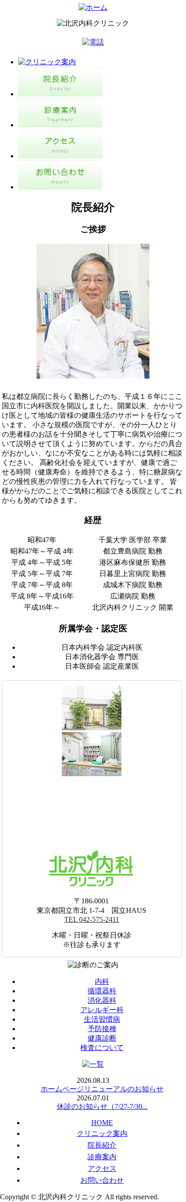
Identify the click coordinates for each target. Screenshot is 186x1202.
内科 (102, 981)
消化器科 (102, 1000)
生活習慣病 (102, 1019)
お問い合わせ (102, 1180)
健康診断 (102, 1038)
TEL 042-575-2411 (91, 919)
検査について (102, 1047)
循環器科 (102, 991)
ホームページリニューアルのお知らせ (102, 1089)
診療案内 (102, 1157)
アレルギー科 (102, 1010)
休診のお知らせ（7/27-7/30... (102, 1106)
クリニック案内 (102, 1133)
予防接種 (102, 1028)
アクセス (102, 1168)
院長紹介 (102, 1145)
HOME (102, 1122)
